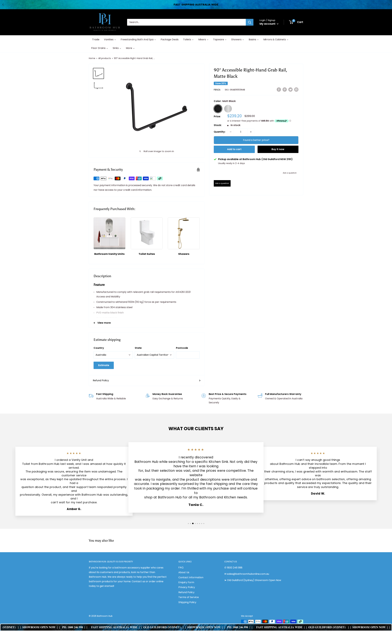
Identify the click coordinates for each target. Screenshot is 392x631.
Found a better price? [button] (256, 140)
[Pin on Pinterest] (285, 89)
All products (104, 58)
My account (268, 24)
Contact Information (190, 577)
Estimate (103, 365)
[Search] (249, 22)
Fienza (217, 89)
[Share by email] (296, 89)
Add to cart (234, 149)
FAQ (180, 567)
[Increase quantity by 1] (251, 132)
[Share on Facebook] (279, 89)
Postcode (182, 348)
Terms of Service (188, 597)
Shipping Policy (187, 602)
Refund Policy (101, 380)
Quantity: (219, 132)
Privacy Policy (186, 587)
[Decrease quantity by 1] (230, 132)
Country (99, 348)
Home (92, 58)
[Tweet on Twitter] (290, 89)
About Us (183, 572)
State (138, 348)
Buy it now (277, 149)
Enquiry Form (186, 582)
